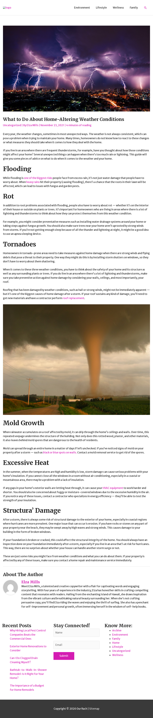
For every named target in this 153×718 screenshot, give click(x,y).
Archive (116, 630)
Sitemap (94, 708)
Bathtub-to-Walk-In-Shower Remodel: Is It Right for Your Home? (28, 674)
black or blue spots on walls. (60, 452)
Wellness (117, 655)
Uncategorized (12, 125)
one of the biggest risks (38, 178)
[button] (145, 7)
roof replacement (73, 298)
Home (116, 642)
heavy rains (33, 182)
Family (116, 638)
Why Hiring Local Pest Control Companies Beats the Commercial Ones (28, 634)
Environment (120, 634)
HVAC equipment (113, 488)
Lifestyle (117, 646)
